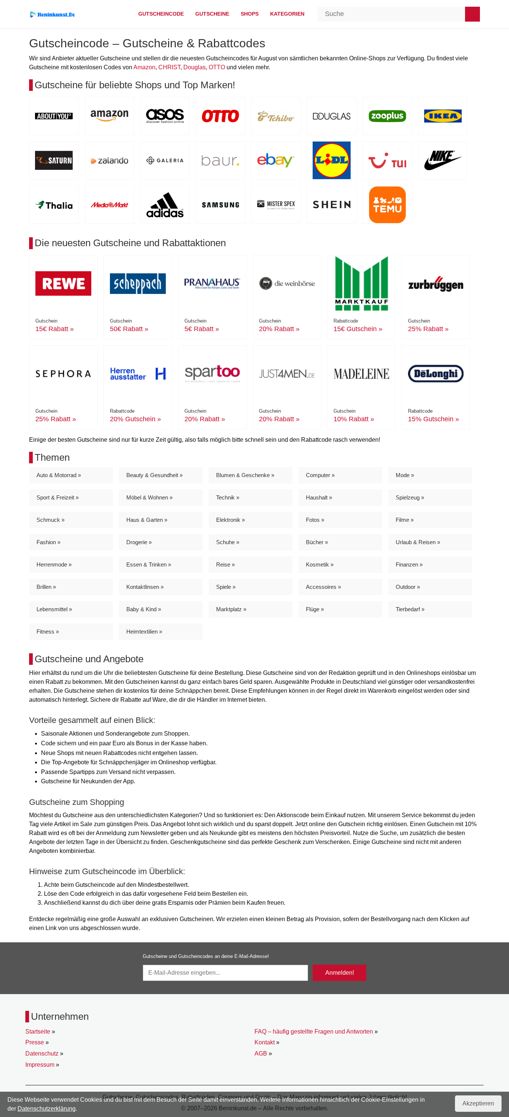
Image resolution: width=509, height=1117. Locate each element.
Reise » (225, 564)
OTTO (217, 67)
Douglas (194, 67)
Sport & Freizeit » (58, 497)
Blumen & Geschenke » (245, 475)
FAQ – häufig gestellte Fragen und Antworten (314, 1031)
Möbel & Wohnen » (149, 497)
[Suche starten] (472, 14)
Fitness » (48, 631)
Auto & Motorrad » (59, 475)
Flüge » (315, 609)
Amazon (144, 67)
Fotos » (315, 520)
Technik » (227, 497)
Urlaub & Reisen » (418, 542)
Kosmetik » (319, 564)
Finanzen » (409, 564)
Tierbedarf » (410, 609)
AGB (261, 1053)
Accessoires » (323, 587)
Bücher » (317, 542)
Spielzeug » (410, 497)
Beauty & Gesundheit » (154, 475)
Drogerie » (139, 542)
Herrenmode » (54, 564)
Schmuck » (50, 520)
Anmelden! (339, 973)
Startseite (37, 1031)
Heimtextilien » (144, 631)
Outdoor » (408, 587)
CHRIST (169, 67)
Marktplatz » (231, 609)
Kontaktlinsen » (145, 587)
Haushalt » (319, 497)
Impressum (39, 1065)
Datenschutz (42, 1053)
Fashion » (48, 542)
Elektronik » (230, 520)
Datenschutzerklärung (47, 1108)
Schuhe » (227, 542)
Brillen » (46, 587)
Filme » (405, 520)
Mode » (405, 475)
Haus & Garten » (146, 520)
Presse (34, 1042)
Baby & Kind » (143, 609)
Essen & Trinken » (148, 564)
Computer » (320, 475)
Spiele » (225, 587)
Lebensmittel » (54, 609)
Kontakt (265, 1042)
